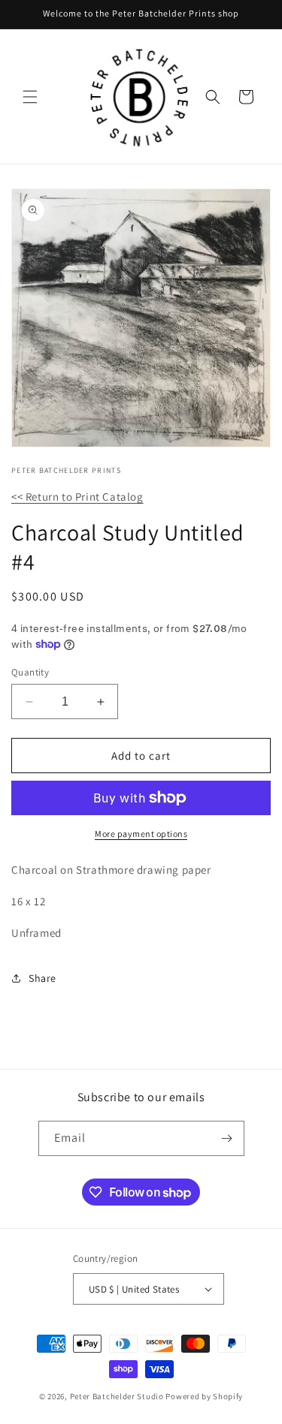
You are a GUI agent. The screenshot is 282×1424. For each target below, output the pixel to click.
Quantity (30, 672)
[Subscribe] (227, 1138)
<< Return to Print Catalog (77, 496)
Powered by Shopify (204, 1396)
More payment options (141, 833)
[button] (30, 96)
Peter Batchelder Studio (117, 1396)
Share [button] (42, 978)
